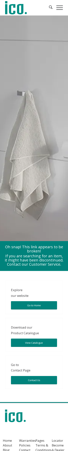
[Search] (49, 7)
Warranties (27, 440)
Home (7, 440)
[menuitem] (49, 7)
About (7, 445)
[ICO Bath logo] (15, 417)
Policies (24, 445)
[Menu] (58, 7)
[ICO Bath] (28, 7)
